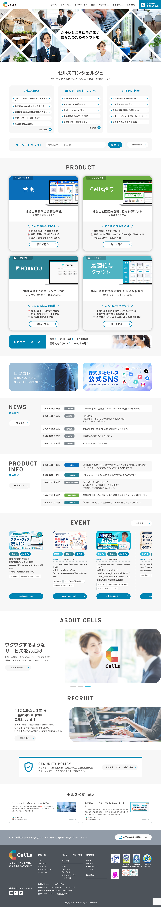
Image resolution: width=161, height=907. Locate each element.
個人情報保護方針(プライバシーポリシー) (56, 890)
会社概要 (89, 863)
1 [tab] (73, 686)
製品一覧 (64, 4)
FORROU (82, 339)
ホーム (54, 4)
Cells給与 (65, 339)
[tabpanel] (80, 656)
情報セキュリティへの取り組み (52, 884)
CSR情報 (90, 869)
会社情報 (116, 4)
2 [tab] (80, 686)
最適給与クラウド (59, 343)
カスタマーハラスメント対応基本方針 (55, 894)
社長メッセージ (92, 866)
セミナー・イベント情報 (85, 4)
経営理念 (89, 860)
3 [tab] (88, 686)
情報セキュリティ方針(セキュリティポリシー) (57, 887)
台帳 (52, 339)
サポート (103, 4)
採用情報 (131, 4)
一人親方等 (80, 343)
